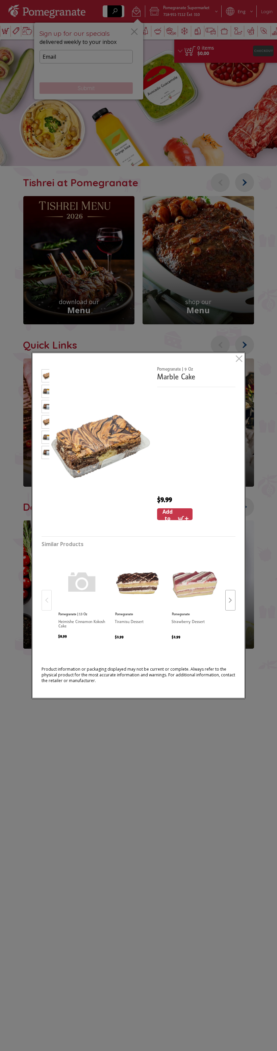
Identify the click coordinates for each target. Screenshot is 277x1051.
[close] (239, 359)
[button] (45, 376)
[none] (81, 593)
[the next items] (230, 600)
